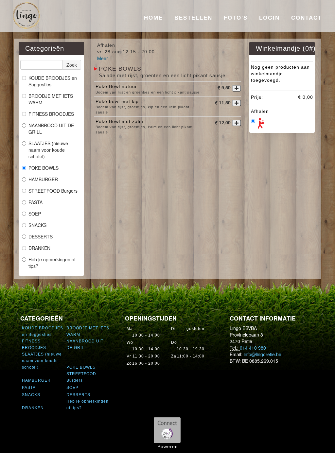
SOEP (34, 213)
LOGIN (269, 18)
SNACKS (37, 225)
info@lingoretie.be (262, 354)
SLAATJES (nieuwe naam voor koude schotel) (48, 150)
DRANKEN (39, 248)
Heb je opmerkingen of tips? (52, 262)
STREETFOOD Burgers (53, 190)
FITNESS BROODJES (51, 114)
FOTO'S (236, 18)
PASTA (35, 202)
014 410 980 (253, 347)
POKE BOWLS (43, 168)
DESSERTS (40, 236)
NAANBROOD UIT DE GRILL (51, 128)
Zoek (71, 64)
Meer (102, 58)
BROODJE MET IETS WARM (50, 99)
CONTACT (306, 18)
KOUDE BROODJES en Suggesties (52, 81)
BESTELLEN (193, 18)
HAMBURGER (43, 179)
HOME (153, 18)
